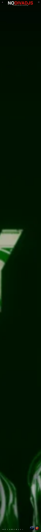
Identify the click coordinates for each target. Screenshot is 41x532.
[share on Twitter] (7, 529)
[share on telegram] (16, 529)
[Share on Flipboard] (20, 529)
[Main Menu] (2, 2)
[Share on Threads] (18, 529)
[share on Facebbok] (5, 529)
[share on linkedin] (9, 529)
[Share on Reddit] (22, 529)
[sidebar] (38, 2)
